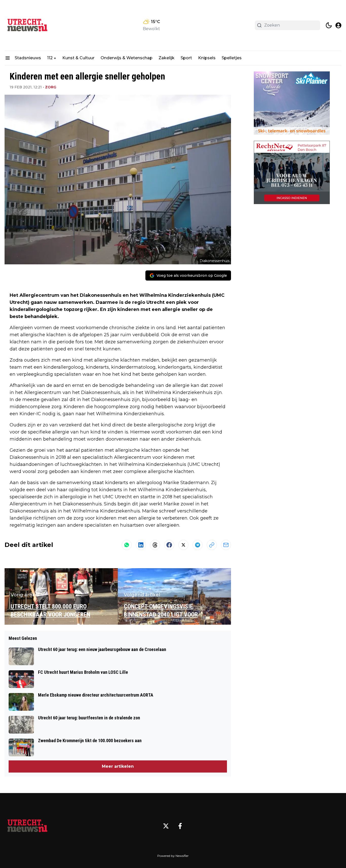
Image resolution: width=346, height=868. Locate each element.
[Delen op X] (183, 545)
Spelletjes (232, 57)
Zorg (50, 87)
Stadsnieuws (28, 57)
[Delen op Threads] (155, 545)
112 (50, 57)
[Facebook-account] (180, 826)
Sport (186, 57)
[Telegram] (198, 545)
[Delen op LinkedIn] (141, 545)
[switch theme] (328, 25)
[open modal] (338, 25)
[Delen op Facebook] (169, 545)
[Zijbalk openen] (8, 58)
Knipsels (207, 57)
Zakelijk (167, 57)
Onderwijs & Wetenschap (126, 57)
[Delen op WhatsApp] (127, 545)
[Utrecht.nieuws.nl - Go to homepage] (27, 826)
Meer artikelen (118, 766)
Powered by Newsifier (173, 856)
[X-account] (166, 826)
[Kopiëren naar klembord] (212, 545)
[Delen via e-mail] (226, 545)
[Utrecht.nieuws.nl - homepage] (27, 25)
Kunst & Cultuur (78, 57)
